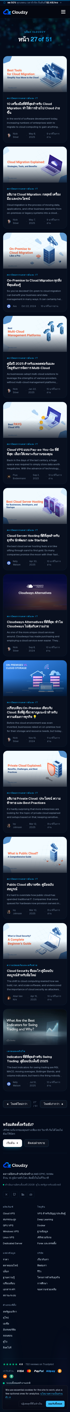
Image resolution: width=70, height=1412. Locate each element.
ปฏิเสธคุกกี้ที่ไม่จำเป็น (31, 1403)
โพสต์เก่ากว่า (51, 1104)
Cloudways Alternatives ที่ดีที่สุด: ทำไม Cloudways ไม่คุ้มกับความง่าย (35, 624)
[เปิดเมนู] (63, 12)
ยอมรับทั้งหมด (55, 1403)
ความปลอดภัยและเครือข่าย (22, 965)
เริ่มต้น (11, 1143)
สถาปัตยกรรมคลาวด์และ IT (22, 98)
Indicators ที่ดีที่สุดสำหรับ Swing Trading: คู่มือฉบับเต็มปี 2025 (29, 1059)
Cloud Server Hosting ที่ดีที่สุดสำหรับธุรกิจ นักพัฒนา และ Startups (33, 538)
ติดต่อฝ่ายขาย (36, 1143)
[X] (6, 1194)
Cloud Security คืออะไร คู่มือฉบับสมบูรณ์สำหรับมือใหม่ (30, 973)
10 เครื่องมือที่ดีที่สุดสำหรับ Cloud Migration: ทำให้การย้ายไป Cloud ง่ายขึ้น (33, 108)
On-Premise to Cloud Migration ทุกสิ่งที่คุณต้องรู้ (34, 282)
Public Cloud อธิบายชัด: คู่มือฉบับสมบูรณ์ (30, 886)
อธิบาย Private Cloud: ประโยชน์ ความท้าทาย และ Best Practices (34, 800)
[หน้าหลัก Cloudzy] (15, 12)
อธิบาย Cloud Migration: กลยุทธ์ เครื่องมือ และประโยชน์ (33, 196)
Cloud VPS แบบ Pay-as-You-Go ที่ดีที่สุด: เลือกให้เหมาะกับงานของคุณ (33, 452)
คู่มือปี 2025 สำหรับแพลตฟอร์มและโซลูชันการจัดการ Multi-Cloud (31, 366)
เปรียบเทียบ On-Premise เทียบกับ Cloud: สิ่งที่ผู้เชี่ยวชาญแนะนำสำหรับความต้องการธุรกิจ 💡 (32, 712)
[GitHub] (14, 1194)
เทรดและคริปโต (16, 1051)
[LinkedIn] (22, 1194)
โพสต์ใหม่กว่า (19, 1104)
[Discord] (31, 1194)
